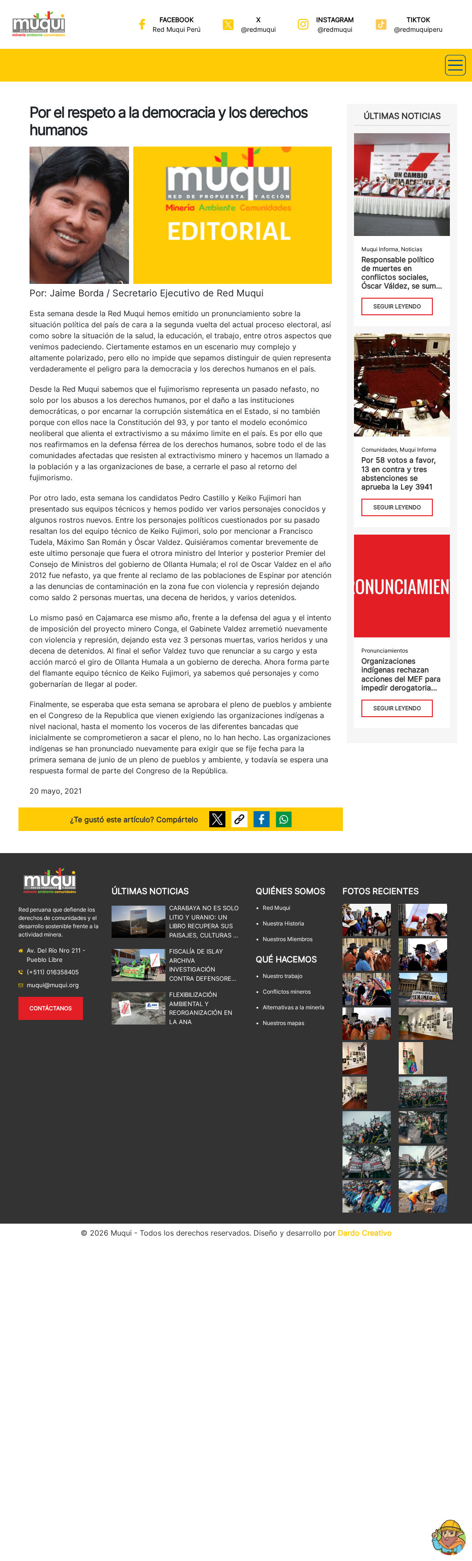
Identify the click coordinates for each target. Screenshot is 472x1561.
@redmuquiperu (418, 29)
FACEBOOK (176, 20)
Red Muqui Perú (177, 29)
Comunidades (379, 449)
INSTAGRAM (335, 20)
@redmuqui (258, 29)
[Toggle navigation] (455, 65)
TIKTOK (418, 20)
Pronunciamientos (384, 650)
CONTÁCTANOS (51, 1008)
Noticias (411, 249)
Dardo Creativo (365, 1232)
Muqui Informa (379, 249)
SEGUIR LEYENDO (397, 306)
